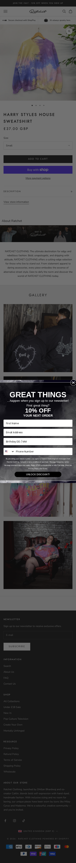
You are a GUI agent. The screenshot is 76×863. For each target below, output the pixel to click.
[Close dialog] (73, 382)
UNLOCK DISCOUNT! (38, 474)
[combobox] (9, 451)
